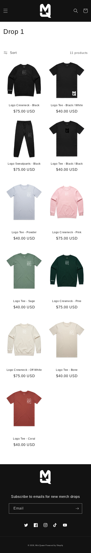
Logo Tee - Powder (24, 232)
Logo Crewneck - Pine (67, 301)
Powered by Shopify (54, 545)
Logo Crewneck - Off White (24, 369)
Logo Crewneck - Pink (67, 232)
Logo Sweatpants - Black (24, 163)
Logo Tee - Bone (67, 369)
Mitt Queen (40, 545)
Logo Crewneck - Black (24, 105)
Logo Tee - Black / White (67, 105)
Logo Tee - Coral (24, 438)
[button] (5, 11)
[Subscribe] (77, 508)
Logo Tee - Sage (24, 301)
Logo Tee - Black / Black (67, 163)
